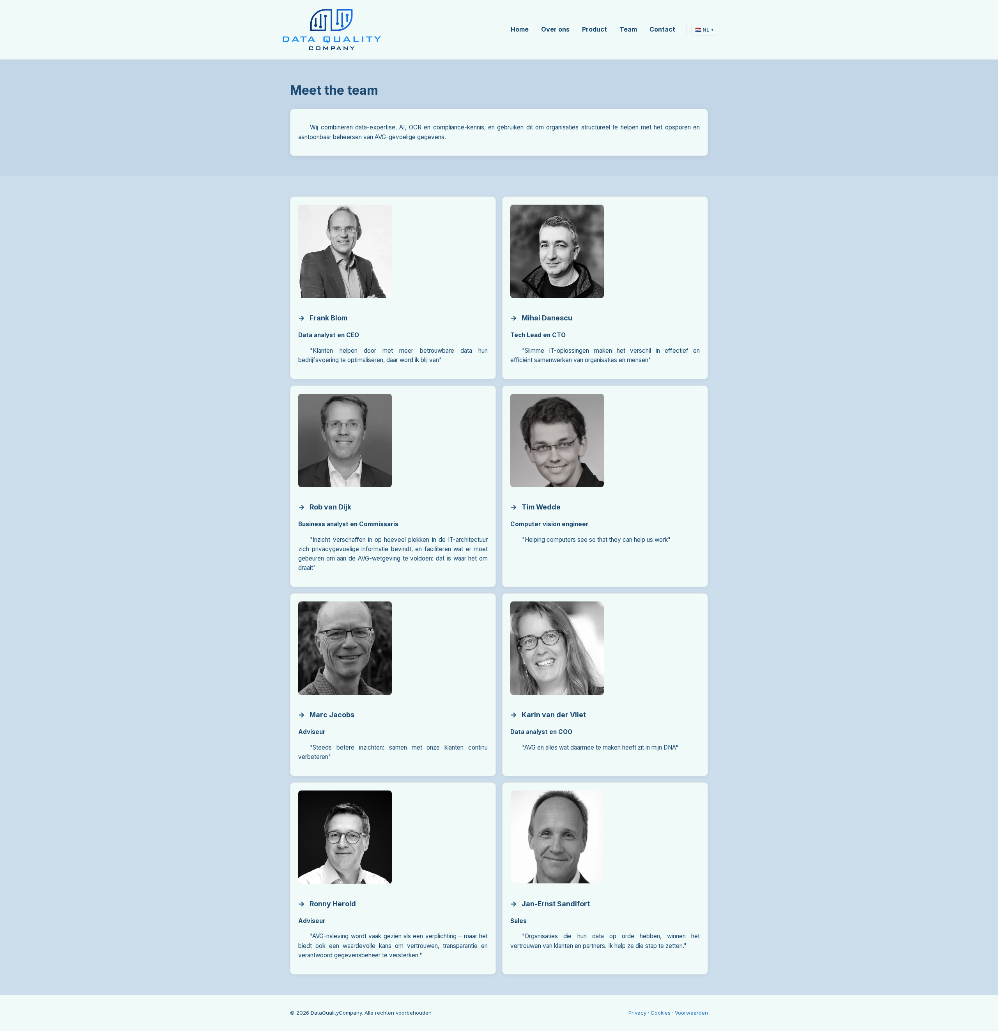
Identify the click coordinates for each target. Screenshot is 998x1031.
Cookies (661, 1013)
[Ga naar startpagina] (331, 29)
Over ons (555, 29)
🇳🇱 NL (704, 30)
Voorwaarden (691, 1013)
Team (628, 29)
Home (520, 29)
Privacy (637, 1013)
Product (594, 29)
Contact (662, 29)
